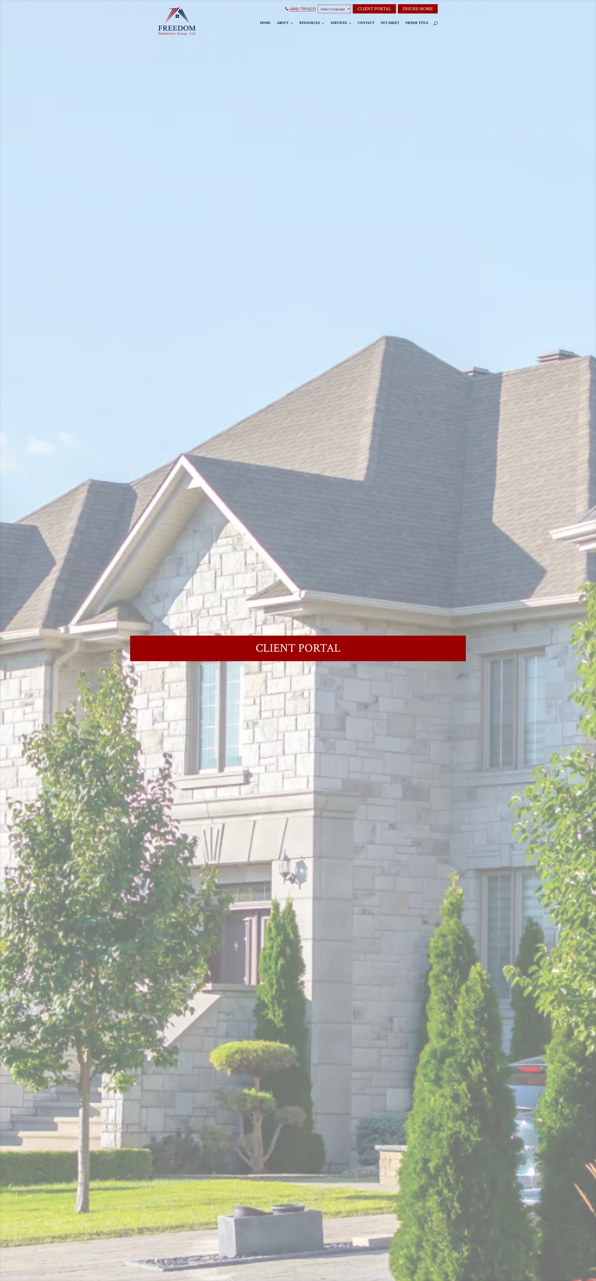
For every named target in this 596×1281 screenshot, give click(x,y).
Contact (366, 23)
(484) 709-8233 (303, 9)
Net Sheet (389, 23)
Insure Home (418, 9)
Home (265, 23)
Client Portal (374, 9)
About (283, 23)
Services (339, 23)
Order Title (416, 23)
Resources (309, 23)
